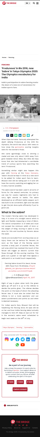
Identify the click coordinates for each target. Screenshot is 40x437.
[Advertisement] (20, 32)
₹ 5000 (10, 382)
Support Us (26, 428)
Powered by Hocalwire (26, 432)
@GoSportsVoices (22, 268)
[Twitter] (11, 135)
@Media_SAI (10, 268)
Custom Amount (20, 389)
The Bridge (23, 335)
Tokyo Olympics (31, 173)
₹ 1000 (29, 382)
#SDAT (32, 268)
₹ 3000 (20, 382)
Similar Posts (12, 405)
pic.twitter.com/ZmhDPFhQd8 (20, 271)
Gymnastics (28, 327)
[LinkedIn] (20, 135)
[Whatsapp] (15, 135)
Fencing (6, 64)
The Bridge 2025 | (12, 432)
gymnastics (19, 147)
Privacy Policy (7, 428)
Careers (35, 428)
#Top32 (32, 266)
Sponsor (16, 370)
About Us (17, 428)
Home (4, 57)
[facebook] (7, 135)
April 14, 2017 (29, 278)
